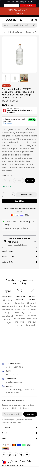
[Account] (32, 20)
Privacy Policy (26, 461)
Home (4, 32)
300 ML (30, 180)
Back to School (17, 32)
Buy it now (19, 201)
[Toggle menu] (3, 20)
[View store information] (34, 241)
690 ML (8, 181)
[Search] (34, 25)
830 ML (19, 181)
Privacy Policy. (16, 422)
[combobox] (19, 25)
